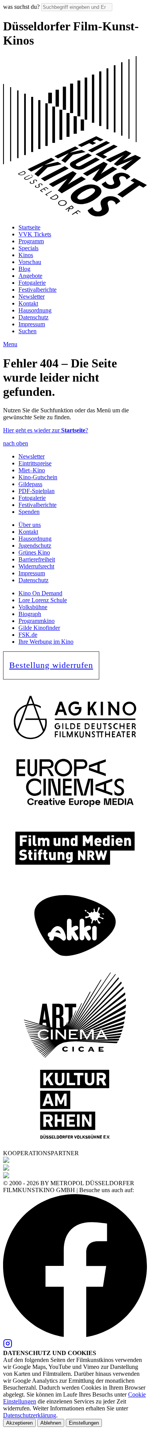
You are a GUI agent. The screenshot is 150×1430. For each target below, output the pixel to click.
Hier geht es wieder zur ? (45, 430)
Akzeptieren (19, 1423)
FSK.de (27, 634)
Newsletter (31, 296)
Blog (24, 269)
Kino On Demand (40, 593)
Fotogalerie (32, 282)
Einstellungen (84, 1423)
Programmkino (36, 621)
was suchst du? (21, 6)
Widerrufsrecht (36, 566)
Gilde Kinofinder (39, 627)
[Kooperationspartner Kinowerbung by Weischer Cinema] (6, 1176)
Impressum (31, 324)
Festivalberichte (37, 289)
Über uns (29, 525)
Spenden (29, 511)
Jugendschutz (34, 545)
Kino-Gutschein (37, 477)
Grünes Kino (34, 552)
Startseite (29, 227)
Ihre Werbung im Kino (45, 641)
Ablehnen (50, 1423)
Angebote (30, 275)
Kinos (25, 255)
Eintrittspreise (35, 463)
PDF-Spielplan (36, 491)
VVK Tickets (34, 234)
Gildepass (30, 484)
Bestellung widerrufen (51, 665)
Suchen (27, 331)
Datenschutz (33, 317)
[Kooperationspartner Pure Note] (6, 1168)
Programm (31, 241)
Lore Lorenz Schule (42, 600)
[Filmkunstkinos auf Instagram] (7, 1346)
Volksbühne (32, 607)
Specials (28, 248)
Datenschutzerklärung (29, 1415)
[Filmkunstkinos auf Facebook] (75, 1335)
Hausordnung (35, 310)
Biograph (29, 614)
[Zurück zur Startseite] (75, 214)
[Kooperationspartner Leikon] (6, 1161)
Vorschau (29, 262)
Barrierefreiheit (36, 559)
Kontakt (28, 303)
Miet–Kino (31, 470)
